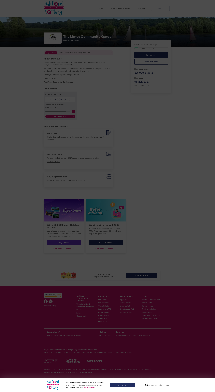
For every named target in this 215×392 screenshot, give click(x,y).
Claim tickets (103, 306)
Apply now (124, 299)
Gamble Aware (126, 352)
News (78, 310)
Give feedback (141, 275)
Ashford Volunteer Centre (89, 369)
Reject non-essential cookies (157, 385)
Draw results (103, 315)
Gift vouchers (103, 303)
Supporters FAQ (104, 309)
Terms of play (147, 306)
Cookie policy (82, 316)
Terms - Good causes (151, 299)
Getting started (126, 312)
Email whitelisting (149, 309)
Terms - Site (147, 303)
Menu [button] (142, 8)
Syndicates (103, 318)
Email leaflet (125, 306)
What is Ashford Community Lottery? (85, 305)
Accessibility (147, 312)
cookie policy (90, 387)
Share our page (151, 61)
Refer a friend (106, 242)
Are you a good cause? (120, 8)
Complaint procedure (151, 315)
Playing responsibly (150, 318)
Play (101, 8)
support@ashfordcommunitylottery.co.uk (133, 335)
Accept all (122, 385)
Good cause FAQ (127, 309)
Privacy (79, 313)
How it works (103, 312)
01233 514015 (105, 335)
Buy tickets (151, 55)
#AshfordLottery (50, 306)
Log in (160, 8)
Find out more (53, 162)
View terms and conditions (63, 249)
